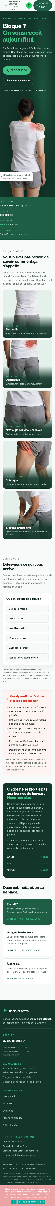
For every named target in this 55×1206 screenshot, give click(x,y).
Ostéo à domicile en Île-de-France (19, 1155)
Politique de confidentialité (31, 1202)
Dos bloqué (9, 1096)
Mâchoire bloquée (13, 1117)
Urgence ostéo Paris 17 (14, 1141)
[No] (50, 1195)
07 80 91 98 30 (43, 5)
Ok (14, 1202)
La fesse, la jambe (19, 647)
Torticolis (8, 1103)
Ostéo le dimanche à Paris (15, 1146)
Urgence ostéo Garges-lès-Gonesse (20, 1150)
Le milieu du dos (18, 628)
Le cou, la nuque (18, 608)
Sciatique (8, 1110)
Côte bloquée (10, 1125)
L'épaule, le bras (18, 637)
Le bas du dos (16, 618)
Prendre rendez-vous (18, 80)
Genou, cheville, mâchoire (23, 657)
